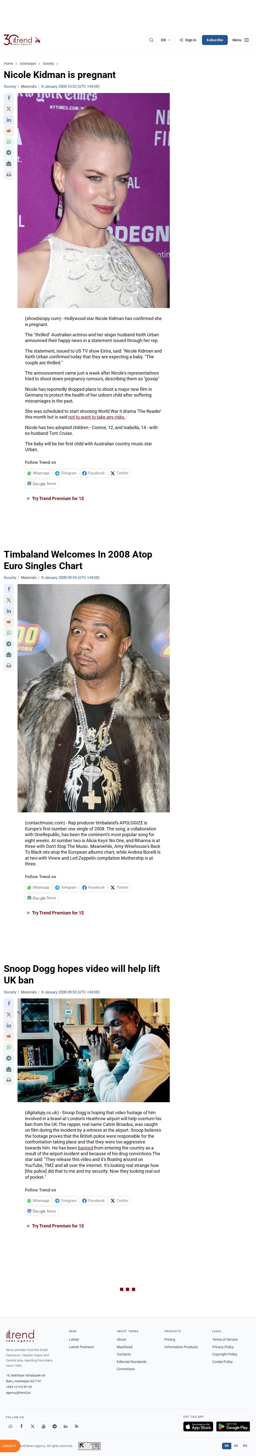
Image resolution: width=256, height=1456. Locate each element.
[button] (9, 98)
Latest (74, 1339)
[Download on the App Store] (198, 1426)
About (121, 1339)
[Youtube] (43, 1426)
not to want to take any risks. (96, 417)
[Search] (151, 40)
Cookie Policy (222, 1362)
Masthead (124, 1347)
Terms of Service (225, 1339)
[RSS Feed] (76, 1426)
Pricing (169, 1339)
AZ (236, 1445)
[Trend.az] (22, 40)
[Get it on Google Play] (233, 1426)
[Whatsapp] (10, 1426)
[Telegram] (54, 1426)
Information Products (181, 1347)
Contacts (124, 1354)
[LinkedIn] (65, 1426)
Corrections (126, 1369)
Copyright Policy (225, 1354)
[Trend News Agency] (20, 1336)
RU (245, 1445)
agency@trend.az (18, 1392)
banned (86, 1147)
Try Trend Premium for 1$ (57, 498)
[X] (32, 1426)
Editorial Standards (131, 1362)
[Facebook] (21, 1426)
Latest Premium (81, 1347)
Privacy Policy (223, 1347)
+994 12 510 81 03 (19, 1387)
